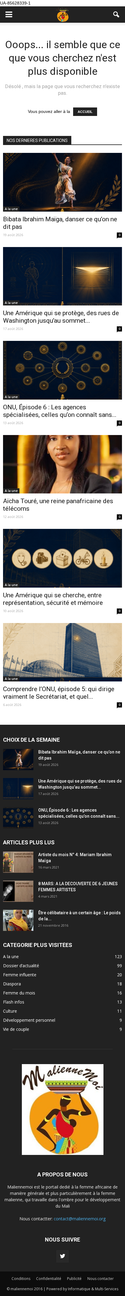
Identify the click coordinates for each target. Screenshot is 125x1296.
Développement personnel (29, 1020)
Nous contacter (100, 1278)
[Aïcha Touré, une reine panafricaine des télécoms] (62, 464)
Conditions (21, 1278)
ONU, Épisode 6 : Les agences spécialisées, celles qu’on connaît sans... (60, 411)
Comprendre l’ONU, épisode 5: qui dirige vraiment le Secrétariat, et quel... (58, 692)
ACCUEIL (85, 112)
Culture (10, 1011)
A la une (11, 209)
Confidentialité (48, 1278)
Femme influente (19, 975)
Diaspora (12, 984)
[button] (116, 14)
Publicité (74, 1278)
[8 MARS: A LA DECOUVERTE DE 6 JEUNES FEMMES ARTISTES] (18, 891)
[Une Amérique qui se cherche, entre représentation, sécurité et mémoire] (62, 558)
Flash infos (13, 1002)
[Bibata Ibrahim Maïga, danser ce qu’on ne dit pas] (62, 182)
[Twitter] (62, 1256)
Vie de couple (16, 1029)
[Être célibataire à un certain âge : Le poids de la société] (18, 920)
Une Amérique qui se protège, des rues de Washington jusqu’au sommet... (61, 316)
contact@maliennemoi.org (80, 1219)
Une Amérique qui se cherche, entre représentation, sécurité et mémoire (53, 599)
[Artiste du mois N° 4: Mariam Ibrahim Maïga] (18, 862)
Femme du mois (19, 993)
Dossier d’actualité (21, 965)
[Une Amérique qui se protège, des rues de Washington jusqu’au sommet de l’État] (62, 276)
